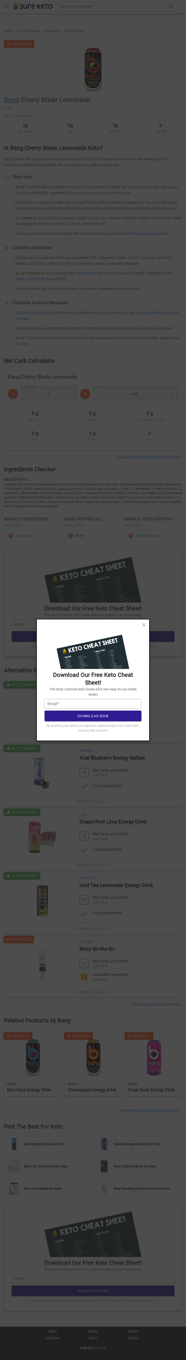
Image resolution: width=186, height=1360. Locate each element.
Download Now (93, 716)
